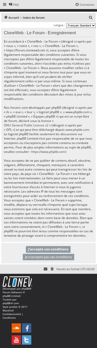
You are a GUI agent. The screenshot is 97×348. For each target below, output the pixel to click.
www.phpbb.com (77, 129)
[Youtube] (16, 340)
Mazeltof (8, 310)
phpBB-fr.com (11, 303)
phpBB (25, 288)
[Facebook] (26, 328)
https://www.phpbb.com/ (48, 151)
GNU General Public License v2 (26, 125)
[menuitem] (14, 5)
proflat (13, 307)
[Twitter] (26, 340)
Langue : (59, 25)
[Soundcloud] (16, 328)
